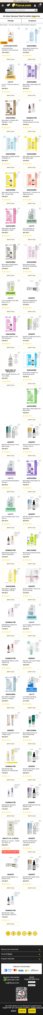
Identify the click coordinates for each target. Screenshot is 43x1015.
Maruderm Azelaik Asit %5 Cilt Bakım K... (10, 157)
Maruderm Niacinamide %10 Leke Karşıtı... (31, 157)
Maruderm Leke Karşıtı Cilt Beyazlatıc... (31, 85)
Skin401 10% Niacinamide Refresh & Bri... (31, 805)
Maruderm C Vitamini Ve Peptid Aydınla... (31, 193)
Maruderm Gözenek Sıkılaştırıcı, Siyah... (8, 229)
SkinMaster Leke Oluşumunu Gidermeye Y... (10, 769)
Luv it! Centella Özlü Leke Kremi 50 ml (10, 301)
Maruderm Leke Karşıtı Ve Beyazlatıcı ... (31, 481)
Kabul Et (22, 1011)
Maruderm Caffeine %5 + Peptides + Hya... (10, 121)
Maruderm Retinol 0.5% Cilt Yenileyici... (10, 337)
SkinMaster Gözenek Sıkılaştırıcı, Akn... (9, 805)
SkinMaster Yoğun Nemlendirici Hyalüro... (9, 913)
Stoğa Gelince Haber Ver (10, 852)
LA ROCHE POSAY (10, 46)
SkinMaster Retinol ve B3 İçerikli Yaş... (10, 661)
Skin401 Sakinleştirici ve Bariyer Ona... (10, 877)
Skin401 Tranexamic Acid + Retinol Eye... (10, 733)
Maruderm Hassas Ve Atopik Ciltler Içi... (30, 49)
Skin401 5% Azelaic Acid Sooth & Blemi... (31, 769)
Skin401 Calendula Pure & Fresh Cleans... (31, 337)
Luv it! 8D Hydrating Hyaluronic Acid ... (29, 697)
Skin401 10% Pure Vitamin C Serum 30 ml (31, 445)
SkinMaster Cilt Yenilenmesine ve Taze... (31, 121)
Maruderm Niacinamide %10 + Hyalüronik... (10, 193)
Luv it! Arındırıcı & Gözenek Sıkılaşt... (29, 229)
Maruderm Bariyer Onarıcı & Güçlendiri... (30, 265)
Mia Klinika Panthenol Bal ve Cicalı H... (31, 553)
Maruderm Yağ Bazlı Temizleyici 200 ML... (9, 589)
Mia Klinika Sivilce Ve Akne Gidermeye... (30, 733)
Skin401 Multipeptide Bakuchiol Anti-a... (30, 301)
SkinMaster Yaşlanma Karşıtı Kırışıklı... (9, 625)
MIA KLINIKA (31, 550)
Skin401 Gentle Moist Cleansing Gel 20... (30, 841)
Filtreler (11, 21)
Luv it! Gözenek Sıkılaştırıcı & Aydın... (10, 481)
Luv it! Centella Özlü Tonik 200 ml (10, 517)
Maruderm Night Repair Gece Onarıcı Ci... (10, 265)
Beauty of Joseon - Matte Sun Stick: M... (10, 841)
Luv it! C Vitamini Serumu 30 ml (10, 85)
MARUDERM (31, 46)
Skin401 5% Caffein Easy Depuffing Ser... (31, 877)
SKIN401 (31, 298)
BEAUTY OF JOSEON (10, 838)
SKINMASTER (31, 118)
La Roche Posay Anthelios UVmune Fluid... (10, 49)
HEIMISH (31, 658)
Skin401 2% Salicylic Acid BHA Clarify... (10, 445)
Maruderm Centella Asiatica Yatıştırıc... (8, 697)
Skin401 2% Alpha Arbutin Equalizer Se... (31, 517)
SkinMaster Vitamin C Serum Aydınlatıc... (9, 553)
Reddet (32, 1011)
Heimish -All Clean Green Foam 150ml (31, 661)
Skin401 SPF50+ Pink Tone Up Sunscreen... (31, 589)
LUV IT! (10, 82)
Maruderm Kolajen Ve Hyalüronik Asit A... (30, 373)
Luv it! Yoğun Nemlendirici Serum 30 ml (31, 625)
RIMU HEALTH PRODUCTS (10, 371)
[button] (6, 55)
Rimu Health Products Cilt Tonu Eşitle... (10, 375)
